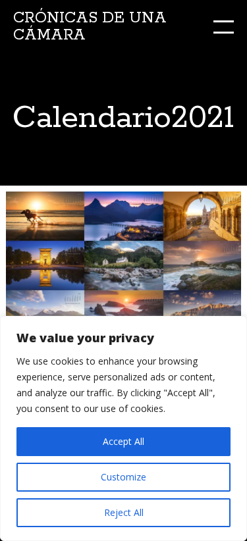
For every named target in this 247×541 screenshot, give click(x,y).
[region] (123, 428)
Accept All (123, 441)
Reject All (124, 512)
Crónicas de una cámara (90, 27)
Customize (123, 477)
